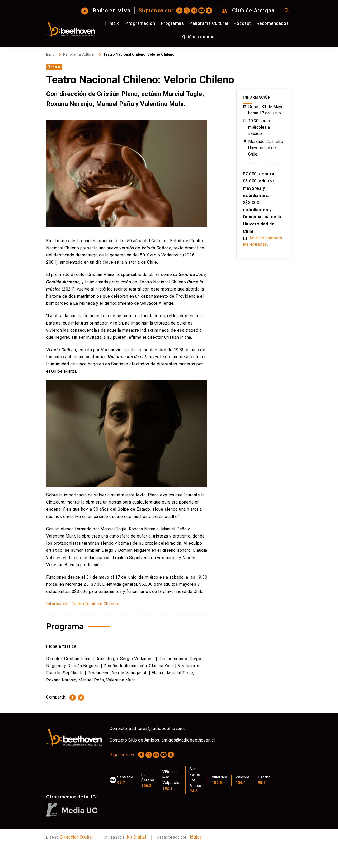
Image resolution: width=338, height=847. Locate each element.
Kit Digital (136, 837)
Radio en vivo (106, 10)
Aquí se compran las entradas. (262, 241)
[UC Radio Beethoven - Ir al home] (70, 31)
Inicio (114, 23)
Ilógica (195, 837)
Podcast (242, 23)
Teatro (54, 67)
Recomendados (273, 23)
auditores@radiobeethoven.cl (158, 728)
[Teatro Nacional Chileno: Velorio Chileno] (72, 697)
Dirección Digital (76, 837)
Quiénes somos (198, 36)
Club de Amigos (247, 10)
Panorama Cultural (209, 23)
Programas (172, 23)
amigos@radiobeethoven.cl (188, 740)
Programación (140, 23)
